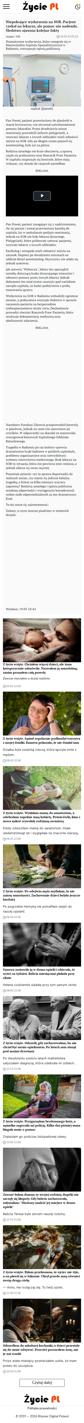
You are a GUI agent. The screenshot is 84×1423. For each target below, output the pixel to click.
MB (18, 36)
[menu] (6, 6)
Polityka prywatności (42, 1408)
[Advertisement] (42, 375)
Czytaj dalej (42, 1383)
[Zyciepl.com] (40, 6)
